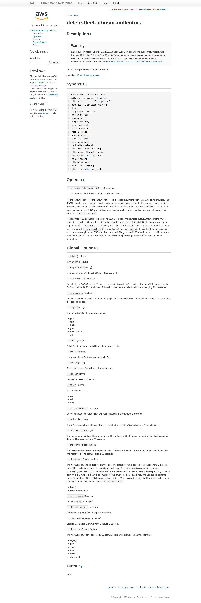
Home (80, 3)
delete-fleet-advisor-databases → (153, 9)
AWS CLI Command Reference (51, 3)
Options (36, 39)
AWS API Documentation (88, 75)
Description (38, 33)
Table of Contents (43, 25)
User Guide (92, 3)
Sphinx (167, 597)
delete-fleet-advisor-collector (43, 30)
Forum (105, 3)
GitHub (116, 3)
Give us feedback (38, 85)
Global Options (40, 42)
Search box (35, 58)
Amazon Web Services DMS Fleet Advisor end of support (134, 61)
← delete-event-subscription (121, 9)
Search (55, 62)
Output (36, 45)
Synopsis (37, 36)
